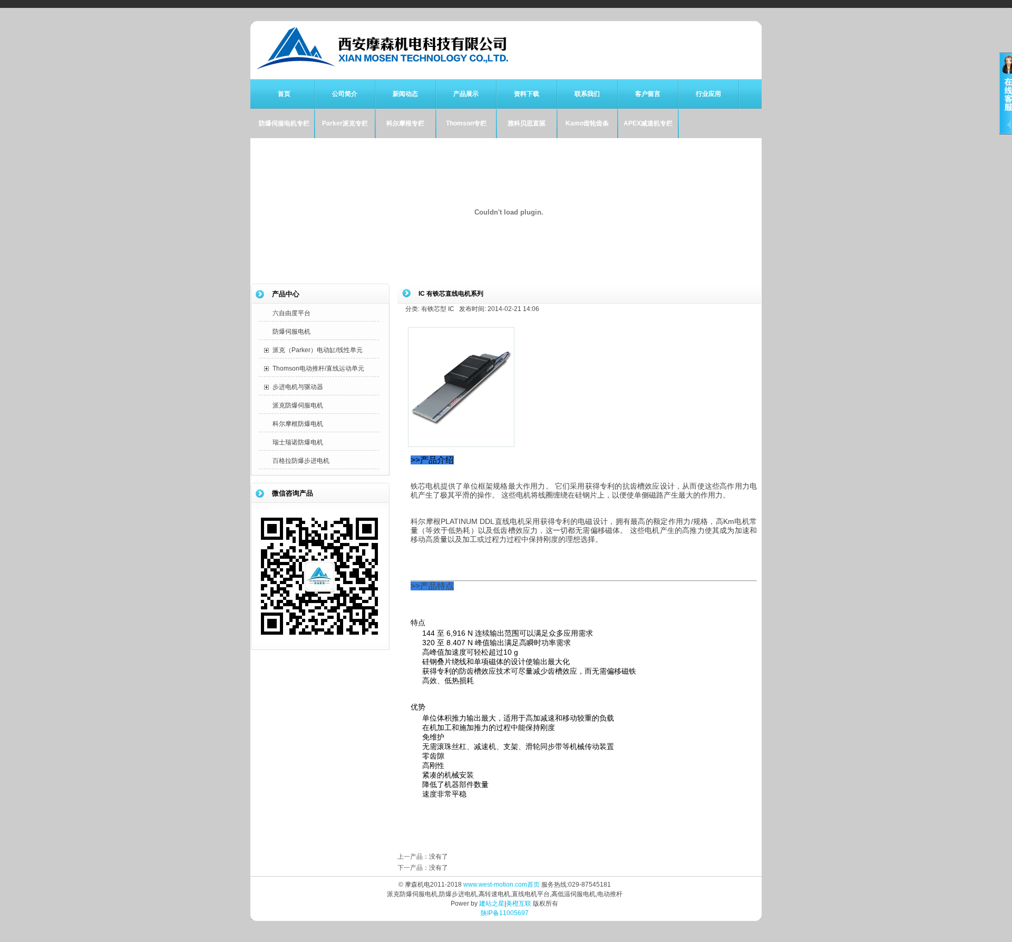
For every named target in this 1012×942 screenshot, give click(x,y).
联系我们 (587, 94)
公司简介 (344, 94)
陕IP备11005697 (505, 913)
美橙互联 (518, 903)
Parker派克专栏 (345, 123)
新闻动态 (405, 94)
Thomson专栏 (466, 123)
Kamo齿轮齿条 (587, 123)
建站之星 (491, 903)
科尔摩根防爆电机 (298, 424)
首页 (284, 94)
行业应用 (708, 94)
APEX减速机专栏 (648, 123)
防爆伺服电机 (291, 331)
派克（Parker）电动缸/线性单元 (318, 350)
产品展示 (466, 94)
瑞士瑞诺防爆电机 (298, 442)
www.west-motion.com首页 (501, 884)
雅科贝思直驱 (527, 123)
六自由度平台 (291, 313)
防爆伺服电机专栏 (284, 123)
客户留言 (647, 94)
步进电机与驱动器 (298, 387)
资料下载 (526, 94)
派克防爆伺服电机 (298, 405)
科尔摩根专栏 (405, 123)
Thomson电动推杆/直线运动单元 (318, 368)
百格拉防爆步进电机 (301, 460)
